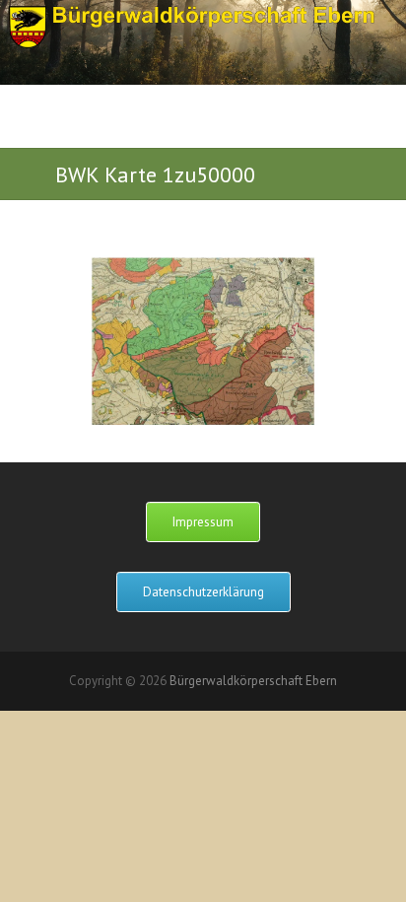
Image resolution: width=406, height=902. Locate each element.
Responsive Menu (336, 133)
